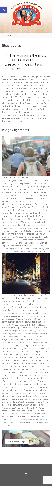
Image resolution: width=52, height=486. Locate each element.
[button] (3, 10)
